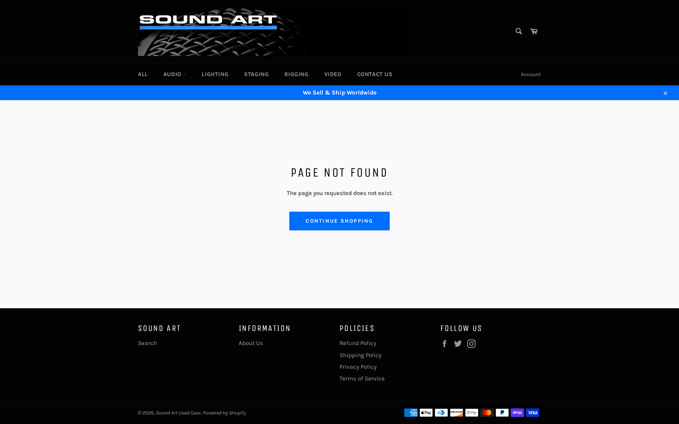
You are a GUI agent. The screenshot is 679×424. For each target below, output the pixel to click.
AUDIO (173, 74)
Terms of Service (362, 378)
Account (531, 74)
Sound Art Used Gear (178, 413)
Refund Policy (358, 342)
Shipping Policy (361, 355)
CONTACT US (375, 74)
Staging (256, 74)
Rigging (296, 74)
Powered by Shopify (224, 413)
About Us (251, 342)
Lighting (215, 74)
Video (333, 74)
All (143, 74)
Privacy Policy (358, 366)
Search (147, 342)
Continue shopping (339, 221)
